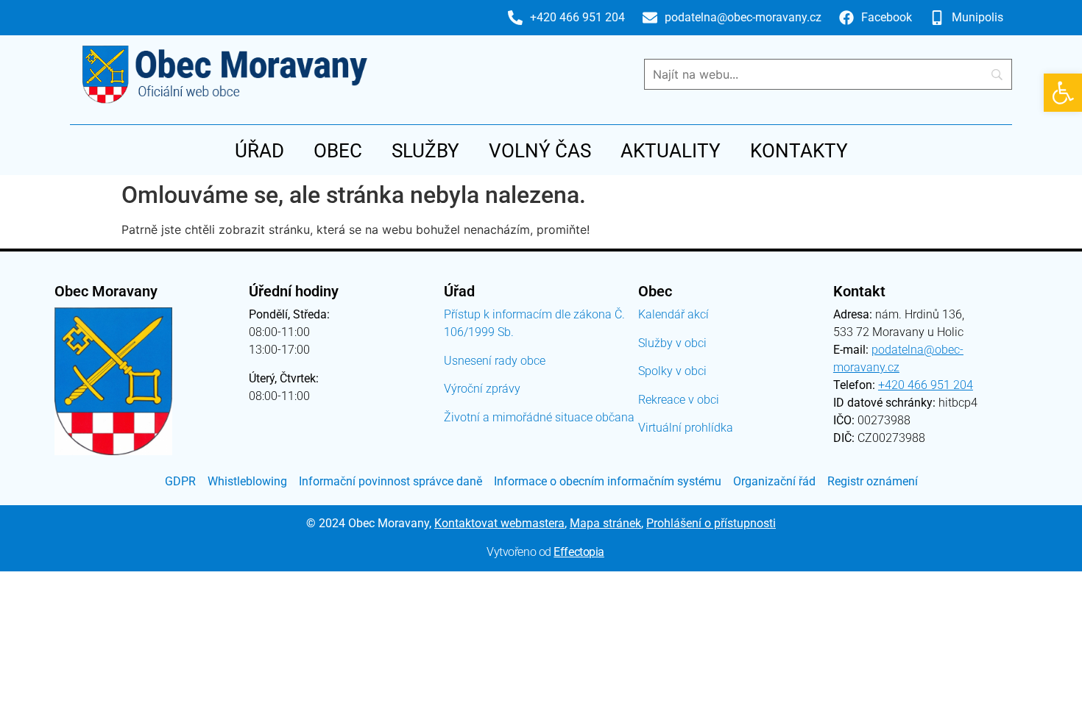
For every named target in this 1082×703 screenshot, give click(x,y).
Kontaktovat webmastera (499, 523)
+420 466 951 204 (925, 385)
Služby (425, 151)
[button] (1063, 93)
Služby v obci (672, 343)
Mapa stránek (605, 523)
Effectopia (579, 552)
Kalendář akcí (673, 314)
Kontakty (799, 151)
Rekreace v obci (678, 400)
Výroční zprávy (482, 389)
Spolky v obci (672, 371)
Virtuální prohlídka (685, 428)
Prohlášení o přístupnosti (711, 523)
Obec (338, 151)
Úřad (259, 151)
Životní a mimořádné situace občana (539, 417)
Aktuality (670, 151)
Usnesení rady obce (494, 361)
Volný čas (540, 151)
